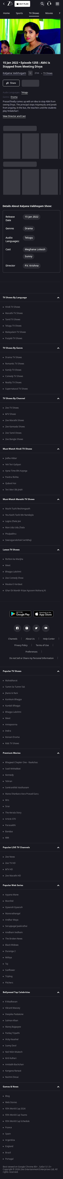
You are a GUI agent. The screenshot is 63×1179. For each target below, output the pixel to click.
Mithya (8, 957)
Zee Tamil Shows (13, 433)
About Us (38, 638)
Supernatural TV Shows (16, 388)
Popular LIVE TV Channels (16, 847)
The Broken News (13, 938)
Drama (14, 95)
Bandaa (9, 831)
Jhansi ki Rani (11, 693)
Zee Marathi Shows (14, 420)
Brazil (8, 1152)
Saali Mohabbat (12, 768)
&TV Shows (10, 414)
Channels (21, 638)
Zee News (10, 856)
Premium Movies (11, 753)
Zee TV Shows (12, 407)
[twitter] (35, 628)
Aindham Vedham (14, 932)
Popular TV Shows (12, 671)
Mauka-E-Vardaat (13, 584)
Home (6, 13)
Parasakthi (10, 825)
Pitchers (9, 982)
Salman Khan (11, 1020)
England (9, 1146)
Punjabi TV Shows (13, 338)
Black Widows (12, 945)
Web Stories (11, 1102)
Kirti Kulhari (10, 1058)
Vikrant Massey (12, 1008)
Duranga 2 (10, 951)
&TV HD (9, 869)
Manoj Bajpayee (13, 1026)
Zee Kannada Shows (15, 426)
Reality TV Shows (13, 382)
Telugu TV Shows (13, 325)
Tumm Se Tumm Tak (15, 686)
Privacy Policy (40, 645)
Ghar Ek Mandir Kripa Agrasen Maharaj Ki (25, 590)
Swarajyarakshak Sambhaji (18, 540)
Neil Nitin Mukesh (13, 1052)
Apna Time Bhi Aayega (16, 470)
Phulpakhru (10, 533)
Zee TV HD (10, 863)
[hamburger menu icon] (57, 4)
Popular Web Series (13, 885)
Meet (7, 565)
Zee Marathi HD (13, 875)
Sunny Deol (10, 1045)
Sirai (7, 806)
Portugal (9, 1159)
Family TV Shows (13, 370)
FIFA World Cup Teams (16, 1115)
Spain (8, 1133)
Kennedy (9, 775)
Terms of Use (20, 651)
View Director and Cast (14, 114)
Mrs (7, 800)
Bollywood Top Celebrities (16, 992)
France (8, 1127)
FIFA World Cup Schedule (17, 1121)
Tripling (8, 976)
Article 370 (10, 819)
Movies (49, 13)
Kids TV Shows (12, 743)
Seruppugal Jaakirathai (16, 926)
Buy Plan (23, 4)
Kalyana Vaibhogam (14, 72)
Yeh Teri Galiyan (13, 464)
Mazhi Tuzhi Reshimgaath (17, 508)
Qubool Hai (10, 483)
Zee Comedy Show (14, 578)
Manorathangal (12, 913)
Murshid (9, 901)
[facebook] (16, 628)
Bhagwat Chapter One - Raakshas (21, 762)
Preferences (41, 651)
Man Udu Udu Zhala (15, 527)
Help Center (19, 645)
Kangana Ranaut (13, 1070)
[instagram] (25, 628)
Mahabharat (11, 680)
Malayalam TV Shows (15, 332)
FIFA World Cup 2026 (15, 1108)
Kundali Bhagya (12, 705)
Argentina (10, 1140)
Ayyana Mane (12, 894)
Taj (6, 963)
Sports (19, 13)
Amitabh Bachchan (14, 1064)
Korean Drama (12, 737)
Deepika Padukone (14, 1014)
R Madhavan (11, 1001)
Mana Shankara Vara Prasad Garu (21, 793)
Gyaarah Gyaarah (14, 907)
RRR (7, 837)
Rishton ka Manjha (14, 559)
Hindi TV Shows (12, 307)
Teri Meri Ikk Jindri (14, 489)
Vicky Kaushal (11, 1039)
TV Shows (34, 13)
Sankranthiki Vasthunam (17, 787)
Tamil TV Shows (12, 319)
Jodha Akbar (11, 458)
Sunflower (10, 970)
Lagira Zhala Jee (13, 521)
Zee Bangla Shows (14, 439)
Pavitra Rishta (12, 477)
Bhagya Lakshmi (13, 571)
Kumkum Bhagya (13, 699)
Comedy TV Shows (14, 376)
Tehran (8, 781)
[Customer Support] (49, 4)
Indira (8, 730)
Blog (7, 1096)
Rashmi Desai (12, 1077)
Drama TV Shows (13, 357)
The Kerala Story (13, 812)
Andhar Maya (11, 919)
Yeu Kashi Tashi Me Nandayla (19, 515)
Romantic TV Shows (14, 363)
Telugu (24, 90)
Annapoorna (11, 724)
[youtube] (44, 628)
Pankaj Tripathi (12, 1033)
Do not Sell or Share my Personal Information (30, 658)
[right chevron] (7, 144)
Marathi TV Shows (14, 313)
